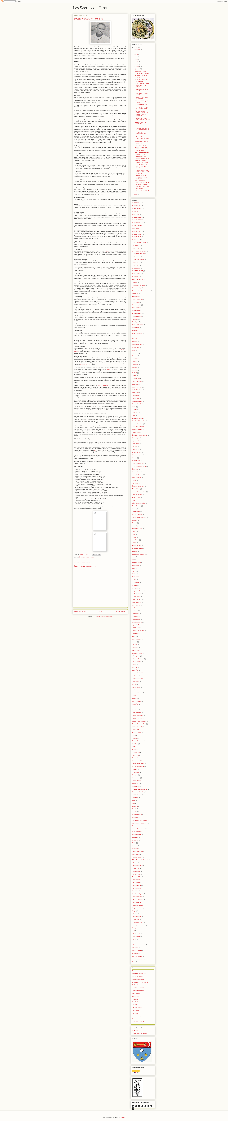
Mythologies (135, 681)
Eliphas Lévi (135, 449)
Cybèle (134, 407)
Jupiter (134, 571)
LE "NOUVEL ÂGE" (140, 126)
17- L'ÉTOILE (136, 262)
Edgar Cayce (135, 438)
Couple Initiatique (137, 401)
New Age (134, 684)
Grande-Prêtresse (137, 514)
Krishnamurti (135, 576)
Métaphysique (136, 656)
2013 (135, 47)
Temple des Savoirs (137, 908)
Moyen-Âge (135, 670)
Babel (133, 350)
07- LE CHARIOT (137, 234)
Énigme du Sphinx (137, 455)
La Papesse (135, 582)
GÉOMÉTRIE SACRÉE (138, 503)
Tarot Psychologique (137, 894)
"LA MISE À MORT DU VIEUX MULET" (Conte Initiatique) (142, 171)
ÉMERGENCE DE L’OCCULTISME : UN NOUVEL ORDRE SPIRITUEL (141, 113)
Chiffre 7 (134, 373)
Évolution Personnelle (138, 486)
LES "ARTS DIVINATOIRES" (140, 133)
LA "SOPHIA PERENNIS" (142, 138)
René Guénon (136, 786)
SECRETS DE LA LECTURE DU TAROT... (142, 181)
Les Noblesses (136, 619)
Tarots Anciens (136, 1019)
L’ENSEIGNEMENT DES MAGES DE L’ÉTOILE (142, 129)
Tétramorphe (135, 919)
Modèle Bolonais (136, 661)
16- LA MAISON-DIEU (138, 259)
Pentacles (135, 749)
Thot (133, 930)
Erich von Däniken (85, 364)
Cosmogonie (135, 395)
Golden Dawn (136, 511)
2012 (135, 194)
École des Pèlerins (137, 429)
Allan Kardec (135, 296)
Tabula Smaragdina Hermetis (140, 860)
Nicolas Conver (136, 687)
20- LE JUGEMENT (137, 271)
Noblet (134, 690)
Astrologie (135, 341)
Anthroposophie (136, 305)
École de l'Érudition (137, 424)
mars (137, 64)
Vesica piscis (135, 953)
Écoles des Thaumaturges (139, 435)
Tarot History (135, 1013)
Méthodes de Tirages (138, 659)
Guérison (134, 520)
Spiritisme (135, 845)
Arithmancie (135, 327)
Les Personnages (137, 622)
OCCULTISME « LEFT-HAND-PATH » (141, 122)
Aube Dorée (135, 347)
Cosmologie (135, 398)
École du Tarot (136, 432)
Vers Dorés (135, 947)
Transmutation (136, 936)
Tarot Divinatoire (136, 879)
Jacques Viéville (136, 562)
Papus (134, 735)
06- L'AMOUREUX (137, 231)
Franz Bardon (136, 497)
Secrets (134, 809)
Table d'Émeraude (137, 857)
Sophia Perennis (136, 834)
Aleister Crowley (136, 288)
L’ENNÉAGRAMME (140, 71)
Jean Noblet (135, 565)
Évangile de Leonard (138, 1021)
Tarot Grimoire (136, 882)
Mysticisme (135, 676)
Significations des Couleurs (139, 823)
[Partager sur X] (96, 555)
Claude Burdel (136, 378)
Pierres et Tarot (136, 760)
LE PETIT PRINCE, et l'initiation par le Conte (142, 157)
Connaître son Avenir (138, 979)
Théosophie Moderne (138, 925)
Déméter (134, 409)
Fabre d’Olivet (136, 489)
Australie (107, 251)
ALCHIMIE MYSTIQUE (138, 285)
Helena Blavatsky (137, 528)
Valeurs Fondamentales (138, 945)
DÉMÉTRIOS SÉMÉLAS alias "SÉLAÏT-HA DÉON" (142, 85)
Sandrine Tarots (136, 1002)
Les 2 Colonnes (136, 602)
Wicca (133, 961)
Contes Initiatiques (137, 389)
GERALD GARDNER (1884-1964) (141, 80)
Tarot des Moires (136, 877)
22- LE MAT (135, 276)
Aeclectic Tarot (136, 970)
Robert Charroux (90, 557)
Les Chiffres (135, 613)
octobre (137, 49)
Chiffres (134, 375)
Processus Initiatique (138, 766)
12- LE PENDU (136, 248)
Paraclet (134, 738)
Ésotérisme (82, 557)
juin (136, 56)
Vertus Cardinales (137, 950)
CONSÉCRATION (137, 387)
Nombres (134, 695)
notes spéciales (136, 701)
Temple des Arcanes (137, 905)
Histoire (134, 542)
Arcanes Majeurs (137, 313)
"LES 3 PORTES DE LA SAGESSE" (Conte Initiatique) (141, 177)
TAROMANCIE (136, 871)
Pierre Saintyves (136, 758)
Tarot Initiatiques (136, 888)
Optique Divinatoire (137, 715)
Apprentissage (136, 310)
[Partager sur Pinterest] (100, 555)
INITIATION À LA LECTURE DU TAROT (142, 189)
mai (136, 59)
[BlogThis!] (95, 555)
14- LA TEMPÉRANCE (138, 254)
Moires (134, 664)
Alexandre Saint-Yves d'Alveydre (141, 290)
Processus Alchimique (138, 763)
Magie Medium (136, 993)
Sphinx (134, 843)
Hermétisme (135, 540)
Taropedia (135, 1004)
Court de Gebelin (137, 404)
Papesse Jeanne (136, 732)
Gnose (134, 508)
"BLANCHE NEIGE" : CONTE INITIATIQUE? (142, 161)
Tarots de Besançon (137, 899)
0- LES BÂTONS (136, 203)
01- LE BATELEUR (137, 217)
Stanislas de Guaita (137, 851)
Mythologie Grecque (137, 678)
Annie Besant (135, 302)
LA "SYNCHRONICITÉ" (141, 141)
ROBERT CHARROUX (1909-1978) (141, 97)
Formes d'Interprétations (139, 491)
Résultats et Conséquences (139, 789)
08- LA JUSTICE (136, 237)
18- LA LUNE (135, 265)
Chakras (134, 361)
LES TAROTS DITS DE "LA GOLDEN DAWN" (141, 108)
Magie (133, 636)
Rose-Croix (135, 797)
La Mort (134, 579)
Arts (133, 336)
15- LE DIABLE (136, 256)
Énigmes (134, 458)
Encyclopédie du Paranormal (140, 982)
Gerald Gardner (136, 506)
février (137, 66)
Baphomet (135, 353)
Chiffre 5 (134, 370)
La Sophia (135, 588)
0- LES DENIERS (137, 208)
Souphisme (135, 840)
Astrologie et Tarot (137, 344)
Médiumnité (135, 650)
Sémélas (134, 811)
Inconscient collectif (137, 548)
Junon (133, 568)
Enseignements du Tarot (139, 466)
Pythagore (135, 775)
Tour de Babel (136, 933)
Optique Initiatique (137, 718)
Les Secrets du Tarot (90, 7)
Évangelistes (135, 483)
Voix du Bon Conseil (137, 959)
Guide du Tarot (136, 985)
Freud (133, 500)
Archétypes (135, 322)
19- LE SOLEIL (136, 268)
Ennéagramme (136, 460)
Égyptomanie (135, 441)
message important (137, 653)
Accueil (100, 612)
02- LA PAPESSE (137, 220)
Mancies (134, 644)
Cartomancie (135, 358)
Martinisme (135, 647)
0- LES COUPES (136, 206)
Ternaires (134, 913)
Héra (133, 534)
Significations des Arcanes (139, 820)
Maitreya (134, 642)
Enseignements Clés (138, 463)
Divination (135, 412)
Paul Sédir (135, 743)
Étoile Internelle (136, 477)
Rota (133, 800)
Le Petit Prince (136, 596)
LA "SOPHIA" (138, 136)
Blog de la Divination (137, 976)
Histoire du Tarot (136, 545)
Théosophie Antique (137, 922)
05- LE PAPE (135, 228)
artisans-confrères (137, 333)
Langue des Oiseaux (138, 591)
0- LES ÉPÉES (136, 211)
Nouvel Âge (135, 704)
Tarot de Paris (136, 874)
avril (136, 61)
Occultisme (135, 709)
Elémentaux (135, 443)
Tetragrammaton (136, 916)
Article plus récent (79, 612)
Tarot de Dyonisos (137, 1007)
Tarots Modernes (137, 902)
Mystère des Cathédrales (139, 673)
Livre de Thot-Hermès (138, 630)
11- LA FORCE (136, 245)
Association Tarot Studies (139, 973)
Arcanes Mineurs (137, 316)
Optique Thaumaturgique (139, 721)
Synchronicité (136, 854)
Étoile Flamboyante (137, 474)
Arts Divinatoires (136, 339)
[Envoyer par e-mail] (93, 555)
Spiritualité (135, 848)
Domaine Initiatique (137, 418)
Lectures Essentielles (138, 990)
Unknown (82, 554)
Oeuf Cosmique (136, 712)
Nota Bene (135, 698)
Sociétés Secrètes (137, 831)
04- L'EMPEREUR (137, 225)
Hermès (134, 537)
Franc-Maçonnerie (137, 494)
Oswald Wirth (135, 729)
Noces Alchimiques (137, 693)
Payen (134, 746)
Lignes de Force (136, 625)
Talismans (135, 862)
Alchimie (134, 282)
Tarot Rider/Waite (137, 896)
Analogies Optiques (137, 299)
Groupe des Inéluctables (139, 517)
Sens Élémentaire (137, 814)
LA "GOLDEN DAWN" (141, 105)
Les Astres (135, 610)
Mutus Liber (135, 996)
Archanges (135, 319)
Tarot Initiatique (136, 885)
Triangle (134, 939)
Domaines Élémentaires (138, 421)
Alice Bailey (135, 293)
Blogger (123, 1117)
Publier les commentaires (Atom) (103, 616)
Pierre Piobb (135, 755)
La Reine (134, 585)
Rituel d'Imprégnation (138, 792)
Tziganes (134, 942)
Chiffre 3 (134, 367)
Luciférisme (135, 633)
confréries (135, 384)
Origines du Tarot (137, 726)
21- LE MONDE (136, 273)
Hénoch (134, 531)
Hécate (134, 525)
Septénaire (135, 817)
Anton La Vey (135, 307)
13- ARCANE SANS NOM (139, 251)
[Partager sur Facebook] (98, 555)
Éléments (134, 446)
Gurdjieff (134, 523)
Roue (133, 803)
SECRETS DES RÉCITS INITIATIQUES (142, 153)
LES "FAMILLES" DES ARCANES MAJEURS (142, 185)
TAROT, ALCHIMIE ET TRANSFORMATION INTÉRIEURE (141, 149)
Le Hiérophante (136, 593)
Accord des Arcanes (137, 279)
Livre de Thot (135, 627)
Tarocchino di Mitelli (137, 865)
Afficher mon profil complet (139, 1033)
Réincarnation (136, 778)
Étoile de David (136, 472)
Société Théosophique (138, 828)
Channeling (135, 364)
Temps (134, 911)
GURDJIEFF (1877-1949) (142, 73)
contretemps (135, 392)
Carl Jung (134, 356)
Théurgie (134, 928)
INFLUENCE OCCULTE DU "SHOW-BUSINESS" (142, 118)
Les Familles (135, 616)
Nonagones (135, 999)
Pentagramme (136, 752)
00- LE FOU (135, 214)
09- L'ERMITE (136, 239)
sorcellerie (135, 837)
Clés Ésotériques (137, 381)
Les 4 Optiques (136, 605)
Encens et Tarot (136, 452)
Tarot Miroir (135, 891)
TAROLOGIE (135, 868)
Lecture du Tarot (136, 599)
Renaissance (135, 783)
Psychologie (135, 772)
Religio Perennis (136, 780)
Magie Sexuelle (136, 639)
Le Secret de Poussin (138, 987)
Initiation (134, 551)
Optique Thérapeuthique (139, 724)
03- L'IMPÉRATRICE (138, 222)
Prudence (134, 769)
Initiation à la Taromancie (139, 554)
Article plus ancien (120, 612)
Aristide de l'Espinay (137, 324)
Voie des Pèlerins (137, 956)
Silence (134, 826)
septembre (138, 52)
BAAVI (96, 450)
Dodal (133, 415)
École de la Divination (138, 426)
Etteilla (134, 480)
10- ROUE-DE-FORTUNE (139, 242)
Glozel (108, 369)
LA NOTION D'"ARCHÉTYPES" (141, 144)
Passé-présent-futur (137, 741)
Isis (133, 559)
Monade (134, 667)
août (136, 54)
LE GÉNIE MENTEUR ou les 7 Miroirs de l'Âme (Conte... (142, 166)
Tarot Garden (135, 1010)
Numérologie (135, 707)
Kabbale (134, 574)
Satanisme (135, 806)
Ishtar (133, 557)
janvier (137, 69)
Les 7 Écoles (135, 608)
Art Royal (134, 330)
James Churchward (103, 385)
